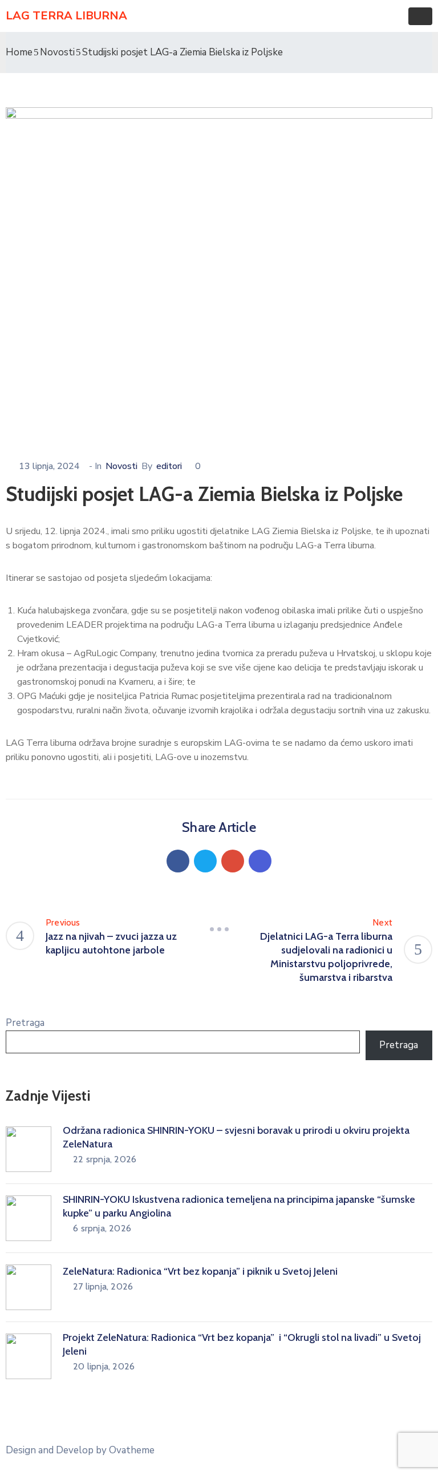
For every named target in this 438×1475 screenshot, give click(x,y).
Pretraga (25, 1022)
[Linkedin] (260, 861)
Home (19, 52)
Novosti (57, 52)
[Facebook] (178, 861)
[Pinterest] (232, 861)
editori (169, 466)
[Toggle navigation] (420, 16)
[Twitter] (205, 861)
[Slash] (219, 929)
